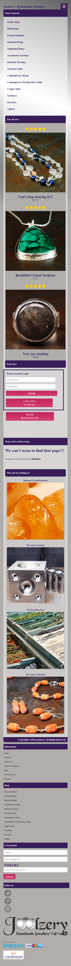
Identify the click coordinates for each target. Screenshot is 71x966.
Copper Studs (13, 89)
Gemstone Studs (15, 69)
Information (10, 746)
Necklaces (12, 95)
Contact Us (8, 761)
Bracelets (11, 102)
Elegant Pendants (15, 35)
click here (36, 459)
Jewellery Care (10, 774)
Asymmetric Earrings (18, 55)
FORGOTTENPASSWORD (29, 403)
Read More (12, 364)
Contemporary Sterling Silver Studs (24, 82)
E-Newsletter (10, 845)
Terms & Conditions (11, 766)
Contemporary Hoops (18, 75)
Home (6, 753)
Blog (6, 770)
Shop (6, 785)
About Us (7, 757)
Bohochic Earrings (16, 62)
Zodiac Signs (13, 22)
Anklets (11, 109)
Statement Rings (15, 42)
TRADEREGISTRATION (30, 416)
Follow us (8, 885)
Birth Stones (13, 28)
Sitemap (7, 779)
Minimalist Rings (15, 48)
